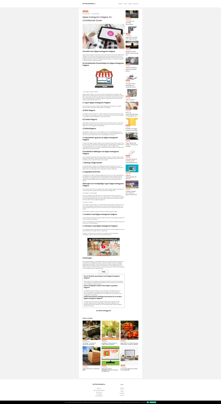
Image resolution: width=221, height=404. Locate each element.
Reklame (120, 3)
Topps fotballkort (130, 100)
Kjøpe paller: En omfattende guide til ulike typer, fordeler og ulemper (129, 344)
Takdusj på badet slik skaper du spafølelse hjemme (131, 69)
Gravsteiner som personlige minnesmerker (130, 22)
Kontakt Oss (135, 3)
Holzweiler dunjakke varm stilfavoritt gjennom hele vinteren (131, 193)
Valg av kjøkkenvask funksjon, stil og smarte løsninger (132, 144)
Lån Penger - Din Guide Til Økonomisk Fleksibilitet (89, 344)
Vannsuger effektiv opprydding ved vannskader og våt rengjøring (130, 85)
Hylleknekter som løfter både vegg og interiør (132, 38)
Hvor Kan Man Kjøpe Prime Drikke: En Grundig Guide (129, 369)
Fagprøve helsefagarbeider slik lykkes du (131, 177)
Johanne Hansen (95, 13)
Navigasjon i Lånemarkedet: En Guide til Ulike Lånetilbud (109, 344)
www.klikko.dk (100, 395)
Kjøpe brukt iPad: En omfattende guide (91, 369)
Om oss (125, 3)
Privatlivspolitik (153, 402)
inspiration (128, 17)
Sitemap (122, 395)
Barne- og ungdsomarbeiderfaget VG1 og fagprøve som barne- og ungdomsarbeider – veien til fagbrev (132, 114)
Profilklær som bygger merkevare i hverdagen (132, 129)
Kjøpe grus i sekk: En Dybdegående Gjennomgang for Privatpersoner (110, 370)
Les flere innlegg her (103, 311)
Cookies (130, 3)
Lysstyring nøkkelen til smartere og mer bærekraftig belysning (131, 160)
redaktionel (85, 11)
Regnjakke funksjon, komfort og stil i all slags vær (132, 53)
